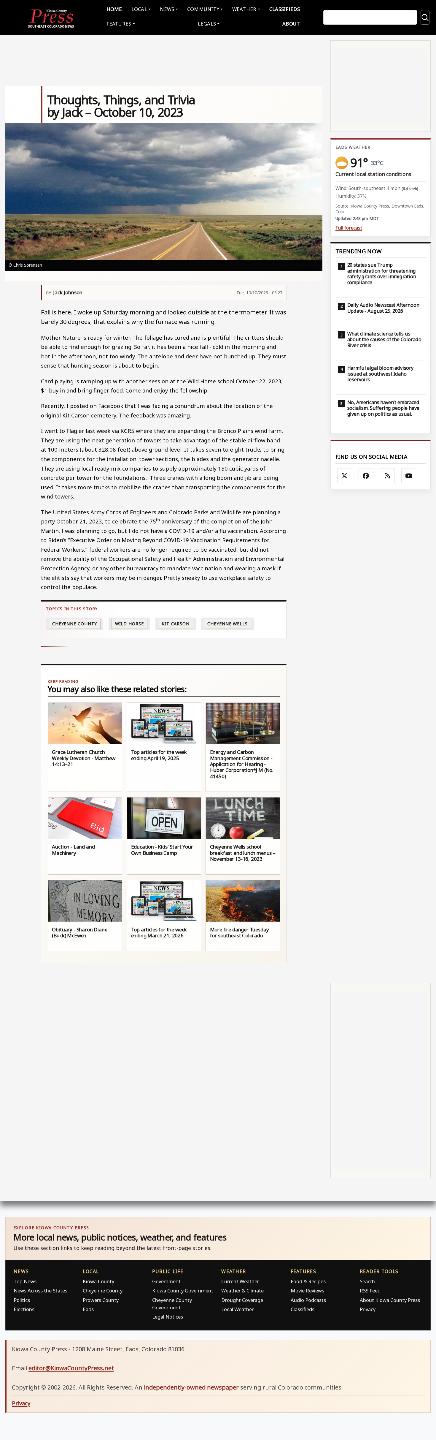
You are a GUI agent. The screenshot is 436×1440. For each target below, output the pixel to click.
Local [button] (139, 9)
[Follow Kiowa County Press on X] (344, 476)
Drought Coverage (242, 1300)
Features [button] (118, 23)
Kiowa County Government (182, 1290)
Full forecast (348, 228)
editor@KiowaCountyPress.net (71, 1368)
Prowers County (101, 1300)
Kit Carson (176, 623)
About (291, 23)
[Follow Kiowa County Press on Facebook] (366, 476)
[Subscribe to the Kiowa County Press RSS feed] (387, 476)
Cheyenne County (74, 623)
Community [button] (203, 9)
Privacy (367, 1309)
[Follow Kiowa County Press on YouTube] (408, 476)
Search (367, 1281)
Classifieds (284, 9)
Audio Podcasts (308, 1300)
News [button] (167, 9)
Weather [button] (244, 9)
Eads (88, 1309)
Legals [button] (207, 23)
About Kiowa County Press (390, 1300)
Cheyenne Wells (227, 623)
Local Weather (237, 1309)
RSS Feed (370, 1290)
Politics (22, 1300)
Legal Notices (167, 1316)
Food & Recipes (308, 1281)
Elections (24, 1309)
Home (114, 9)
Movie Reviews (307, 1290)
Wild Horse (129, 623)
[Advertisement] (380, 736)
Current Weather (240, 1281)
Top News (25, 1281)
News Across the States (40, 1290)
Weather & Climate (242, 1290)
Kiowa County (98, 1281)
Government (166, 1281)
